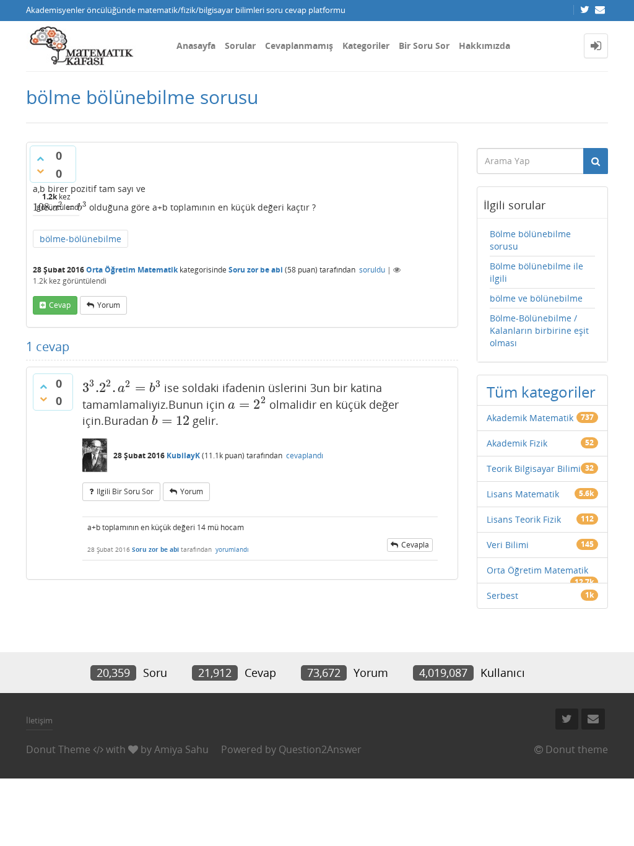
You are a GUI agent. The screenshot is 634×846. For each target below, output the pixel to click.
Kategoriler (365, 45)
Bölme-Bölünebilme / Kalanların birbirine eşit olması (539, 330)
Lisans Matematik (523, 494)
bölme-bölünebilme (80, 239)
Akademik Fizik (517, 443)
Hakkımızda (484, 45)
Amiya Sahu (181, 749)
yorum (108, 305)
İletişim (39, 720)
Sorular (240, 45)
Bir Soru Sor (424, 45)
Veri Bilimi (508, 545)
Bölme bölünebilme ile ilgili (536, 272)
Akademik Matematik (530, 418)
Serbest (502, 595)
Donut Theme (58, 749)
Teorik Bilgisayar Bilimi (534, 468)
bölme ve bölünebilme (536, 298)
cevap (60, 305)
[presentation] (60, 207)
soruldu (372, 269)
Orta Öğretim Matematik (132, 269)
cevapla (415, 544)
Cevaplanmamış (299, 45)
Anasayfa (195, 45)
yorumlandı (232, 549)
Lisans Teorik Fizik (524, 519)
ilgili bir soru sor (125, 491)
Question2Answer (320, 749)
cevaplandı (304, 455)
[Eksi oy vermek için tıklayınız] (40, 171)
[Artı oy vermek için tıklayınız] (40, 158)
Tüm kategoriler (541, 392)
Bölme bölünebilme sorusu (530, 240)
